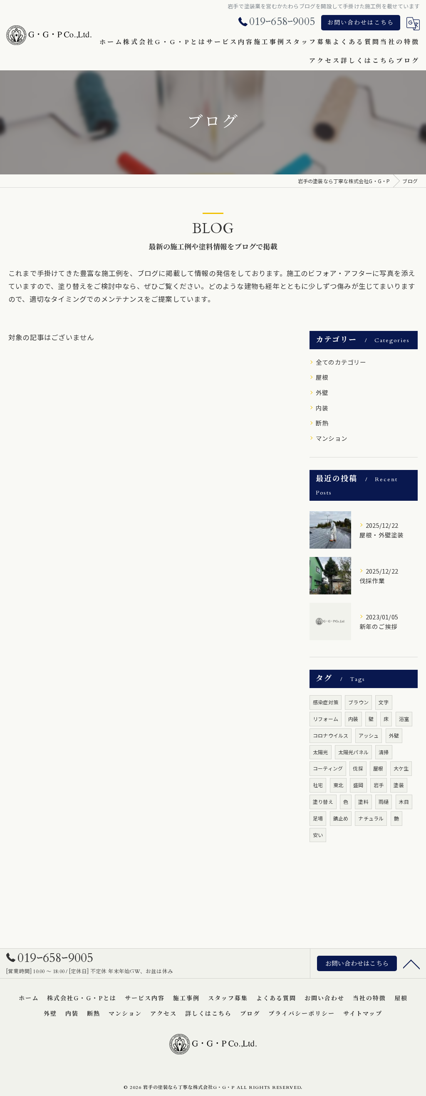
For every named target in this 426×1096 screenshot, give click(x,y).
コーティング (328, 768)
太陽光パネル (353, 752)
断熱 (322, 422)
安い (318, 834)
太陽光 (320, 752)
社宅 (318, 784)
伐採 (358, 768)
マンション (331, 438)
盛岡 (358, 784)
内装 (322, 407)
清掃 (384, 752)
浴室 (404, 718)
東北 (338, 784)
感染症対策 (325, 702)
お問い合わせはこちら (360, 23)
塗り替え (323, 801)
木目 (404, 801)
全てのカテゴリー (341, 362)
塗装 (399, 784)
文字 (384, 702)
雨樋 (384, 801)
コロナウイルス (330, 735)
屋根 (322, 377)
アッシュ (369, 735)
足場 (318, 818)
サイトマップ (362, 1014)
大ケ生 (401, 768)
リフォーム (325, 718)
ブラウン (358, 702)
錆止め (341, 818)
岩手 (379, 784)
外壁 (322, 392)
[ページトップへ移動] (411, 963)
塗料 (363, 801)
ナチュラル (371, 818)
